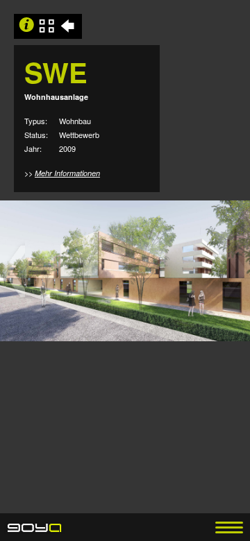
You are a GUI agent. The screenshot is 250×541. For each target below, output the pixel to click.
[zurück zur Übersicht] (69, 26)
